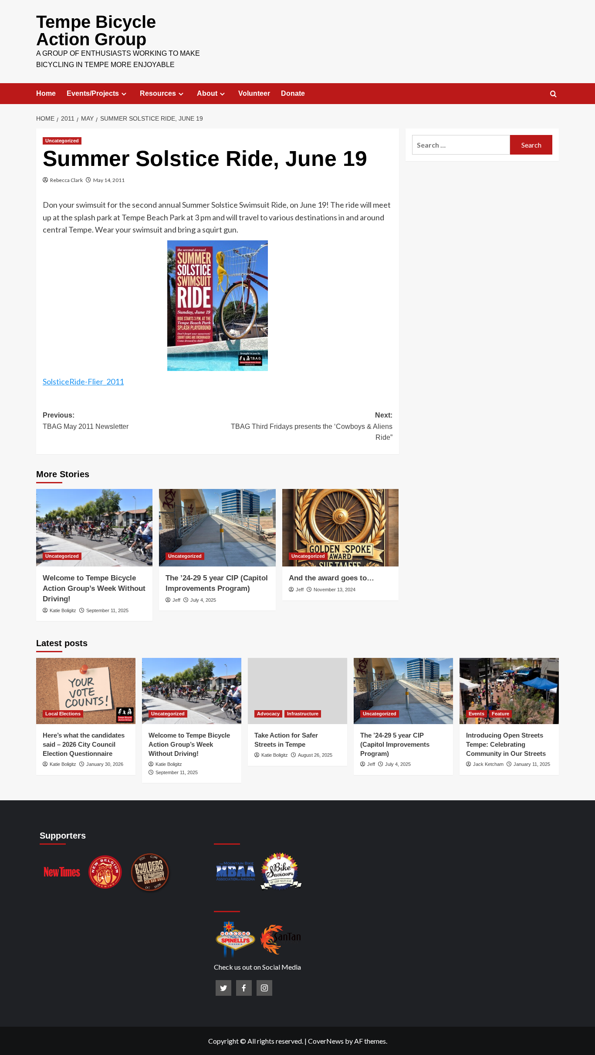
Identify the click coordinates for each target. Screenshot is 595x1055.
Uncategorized (62, 140)
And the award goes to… (331, 578)
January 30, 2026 (104, 764)
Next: (311, 426)
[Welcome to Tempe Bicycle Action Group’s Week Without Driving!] (94, 527)
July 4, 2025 (203, 600)
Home (46, 93)
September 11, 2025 (107, 610)
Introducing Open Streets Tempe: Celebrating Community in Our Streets (506, 744)
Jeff (176, 600)
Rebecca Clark (66, 180)
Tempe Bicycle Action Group (96, 30)
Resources (158, 93)
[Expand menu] (124, 94)
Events (476, 713)
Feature (500, 713)
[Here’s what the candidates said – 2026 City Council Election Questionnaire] (85, 691)
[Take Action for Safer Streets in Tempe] (297, 691)
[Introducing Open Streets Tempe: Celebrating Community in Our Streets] (509, 691)
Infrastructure (302, 713)
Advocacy (268, 713)
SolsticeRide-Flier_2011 (83, 381)
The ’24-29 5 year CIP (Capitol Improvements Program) (394, 744)
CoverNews (326, 1041)
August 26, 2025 (315, 755)
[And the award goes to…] (340, 527)
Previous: (85, 420)
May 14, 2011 (109, 180)
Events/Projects (93, 93)
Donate (293, 93)
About (207, 93)
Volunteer (254, 93)
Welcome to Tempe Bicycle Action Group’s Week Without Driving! (94, 588)
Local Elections (63, 713)
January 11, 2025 (532, 764)
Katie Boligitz (63, 610)
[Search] (553, 94)
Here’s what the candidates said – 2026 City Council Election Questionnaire (84, 744)
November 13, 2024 (334, 589)
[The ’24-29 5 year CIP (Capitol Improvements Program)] (217, 527)
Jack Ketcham (488, 764)
